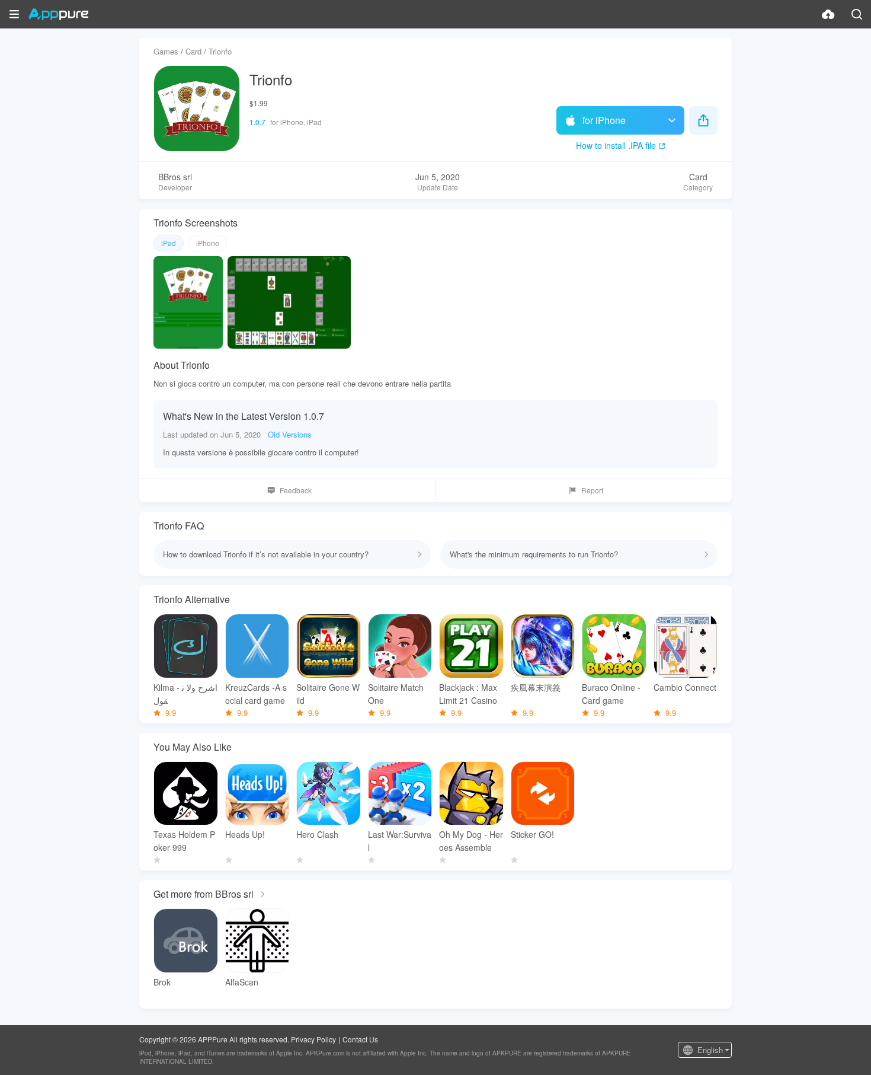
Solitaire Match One (396, 693)
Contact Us (360, 1039)
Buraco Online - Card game (611, 693)
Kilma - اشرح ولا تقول (185, 693)
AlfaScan (241, 982)
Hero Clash (317, 834)
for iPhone (604, 120)
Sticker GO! (532, 834)
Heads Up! (245, 834)
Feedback (296, 490)
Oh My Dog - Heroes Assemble (471, 840)
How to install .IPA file (616, 145)
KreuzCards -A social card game (256, 693)
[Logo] (58, 14)
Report (592, 490)
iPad (168, 243)
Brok (162, 982)
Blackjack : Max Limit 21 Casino (468, 693)
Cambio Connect (685, 687)
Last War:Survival (399, 840)
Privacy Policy (313, 1039)
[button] (14, 14)
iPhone (207, 243)
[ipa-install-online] (828, 14)
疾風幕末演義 (536, 687)
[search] (857, 14)
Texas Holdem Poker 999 (184, 840)
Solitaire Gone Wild (328, 693)
